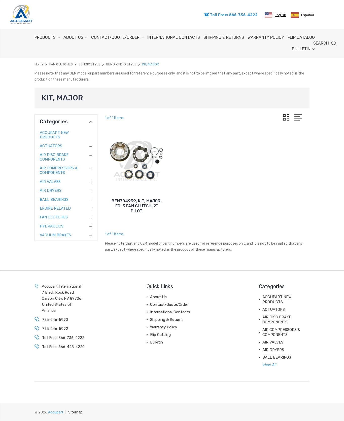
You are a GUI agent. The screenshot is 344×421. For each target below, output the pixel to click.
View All (269, 365)
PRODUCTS (45, 37)
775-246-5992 (55, 328)
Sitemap (75, 412)
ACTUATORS (51, 146)
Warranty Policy (266, 37)
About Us (73, 37)
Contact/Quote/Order (115, 37)
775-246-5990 (55, 319)
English (280, 15)
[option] (302, 15)
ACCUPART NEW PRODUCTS (54, 134)
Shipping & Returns (223, 37)
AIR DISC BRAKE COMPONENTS (54, 157)
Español (307, 15)
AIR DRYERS (50, 190)
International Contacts (173, 37)
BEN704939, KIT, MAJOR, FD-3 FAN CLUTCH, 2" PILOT (137, 206)
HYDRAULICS (51, 226)
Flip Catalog (301, 37)
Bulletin (301, 49)
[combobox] (275, 15)
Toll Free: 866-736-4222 (233, 15)
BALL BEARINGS (54, 199)
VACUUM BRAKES (55, 235)
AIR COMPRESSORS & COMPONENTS (59, 170)
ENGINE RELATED (55, 208)
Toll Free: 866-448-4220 (63, 347)
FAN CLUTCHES (54, 217)
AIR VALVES (50, 181)
